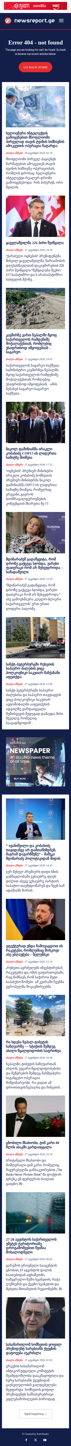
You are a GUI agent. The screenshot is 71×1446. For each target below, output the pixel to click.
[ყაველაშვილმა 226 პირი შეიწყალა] (35, 216)
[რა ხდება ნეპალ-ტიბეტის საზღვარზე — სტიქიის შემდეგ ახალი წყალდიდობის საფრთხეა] (35, 1015)
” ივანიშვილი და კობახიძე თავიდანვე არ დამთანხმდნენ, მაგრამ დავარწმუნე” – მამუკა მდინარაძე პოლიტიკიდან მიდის (33, 852)
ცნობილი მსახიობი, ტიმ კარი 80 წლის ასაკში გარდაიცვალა (32, 1145)
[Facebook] (26, 1440)
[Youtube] (45, 1440)
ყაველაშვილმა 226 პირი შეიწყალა (35, 243)
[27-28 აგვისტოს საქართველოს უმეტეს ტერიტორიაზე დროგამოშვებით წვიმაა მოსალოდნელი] (35, 1212)
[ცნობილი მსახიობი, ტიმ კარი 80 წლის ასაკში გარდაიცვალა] (35, 1116)
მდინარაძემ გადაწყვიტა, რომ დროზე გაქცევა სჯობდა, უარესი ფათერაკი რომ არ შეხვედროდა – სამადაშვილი (34, 565)
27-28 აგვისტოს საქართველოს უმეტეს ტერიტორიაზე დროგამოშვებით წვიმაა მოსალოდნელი (31, 1245)
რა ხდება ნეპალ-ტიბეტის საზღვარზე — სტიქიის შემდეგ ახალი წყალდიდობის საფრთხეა (33, 1046)
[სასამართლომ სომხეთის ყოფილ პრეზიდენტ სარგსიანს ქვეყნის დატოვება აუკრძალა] (35, 1318)
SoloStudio (43, 1433)
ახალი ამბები (14, 153)
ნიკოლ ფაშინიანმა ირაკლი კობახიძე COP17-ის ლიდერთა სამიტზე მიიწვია (31, 453)
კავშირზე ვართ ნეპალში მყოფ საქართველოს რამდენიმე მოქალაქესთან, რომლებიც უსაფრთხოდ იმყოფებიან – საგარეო (31, 343)
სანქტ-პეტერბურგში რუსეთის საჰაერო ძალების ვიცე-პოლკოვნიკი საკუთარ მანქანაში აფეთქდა (33, 670)
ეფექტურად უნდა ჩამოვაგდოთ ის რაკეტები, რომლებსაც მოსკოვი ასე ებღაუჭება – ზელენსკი (34, 950)
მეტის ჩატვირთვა (34, 1414)
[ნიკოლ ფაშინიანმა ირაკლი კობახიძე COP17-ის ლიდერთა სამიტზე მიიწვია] (35, 422)
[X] (35, 1440)
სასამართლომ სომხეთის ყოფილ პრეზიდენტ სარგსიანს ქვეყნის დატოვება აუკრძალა (34, 1349)
